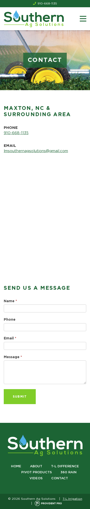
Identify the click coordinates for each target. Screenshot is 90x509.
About (36, 466)
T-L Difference (65, 466)
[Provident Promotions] (48, 503)
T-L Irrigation (72, 498)
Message (13, 357)
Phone (10, 319)
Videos (36, 478)
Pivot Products (36, 472)
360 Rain (68, 472)
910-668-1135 (47, 3)
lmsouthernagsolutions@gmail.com (36, 151)
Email (10, 338)
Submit (20, 396)
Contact (59, 478)
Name (10, 301)
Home (16, 466)
